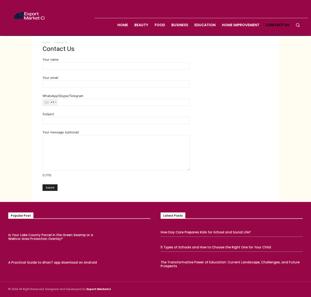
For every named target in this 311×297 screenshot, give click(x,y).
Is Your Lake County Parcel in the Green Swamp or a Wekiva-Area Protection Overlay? (50, 237)
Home (46, 42)
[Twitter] (301, 290)
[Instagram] (291, 290)
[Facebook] (281, 290)
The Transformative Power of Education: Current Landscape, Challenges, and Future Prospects (230, 264)
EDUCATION (169, 227)
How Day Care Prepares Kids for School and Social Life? (206, 232)
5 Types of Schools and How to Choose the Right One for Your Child (216, 247)
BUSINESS (16, 229)
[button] (298, 25)
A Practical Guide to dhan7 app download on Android (52, 262)
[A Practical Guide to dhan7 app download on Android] (129, 260)
